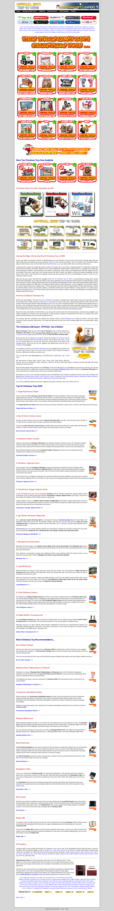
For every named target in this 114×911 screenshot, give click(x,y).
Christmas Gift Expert (39, 348)
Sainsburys (58, 376)
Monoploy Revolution (55, 28)
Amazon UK (48, 850)
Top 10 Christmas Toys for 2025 (62, 279)
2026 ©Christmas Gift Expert (52, 909)
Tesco (52, 376)
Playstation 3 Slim (21, 789)
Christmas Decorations (49, 882)
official (39, 331)
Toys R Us (47, 376)
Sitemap (90, 888)
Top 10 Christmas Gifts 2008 (64, 877)
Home (18, 11)
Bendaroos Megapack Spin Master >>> (28, 534)
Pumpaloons (46, 30)
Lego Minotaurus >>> (22, 584)
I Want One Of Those (49, 378)
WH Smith (19, 378)
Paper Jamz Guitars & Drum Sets (33, 30)
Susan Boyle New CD (72, 381)
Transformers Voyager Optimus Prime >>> (29, 508)
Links (62, 909)
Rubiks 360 (19, 836)
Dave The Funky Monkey (27, 27)
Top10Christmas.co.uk (53, 264)
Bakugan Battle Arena (23, 735)
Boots (71, 376)
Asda (32, 376)
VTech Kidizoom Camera (24, 607)
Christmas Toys (65, 369)
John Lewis (65, 376)
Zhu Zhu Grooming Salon (73, 32)
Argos (22, 376)
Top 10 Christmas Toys (49, 877)
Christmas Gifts (20, 345)
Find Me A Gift (32, 378)
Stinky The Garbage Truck (58, 30)
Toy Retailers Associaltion (35, 338)
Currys (41, 376)
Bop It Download (21, 761)
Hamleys (27, 376)
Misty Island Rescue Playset (70, 884)
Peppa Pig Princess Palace (87, 879)
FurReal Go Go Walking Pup (65, 27)
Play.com (39, 378)
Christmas (58, 6)
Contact (73, 11)
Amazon (76, 376)
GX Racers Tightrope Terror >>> (26, 481)
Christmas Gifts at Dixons (79, 882)
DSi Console (20, 810)
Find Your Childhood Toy (46, 300)
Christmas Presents (22, 334)
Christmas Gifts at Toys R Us (36, 884)
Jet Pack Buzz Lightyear (81, 27)
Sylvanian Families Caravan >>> (26, 455)
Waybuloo (64, 879)
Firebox (25, 378)
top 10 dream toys (61, 338)
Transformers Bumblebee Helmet (26, 710)
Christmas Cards (37, 882)
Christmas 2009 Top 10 (29, 11)
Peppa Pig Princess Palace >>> (26, 408)
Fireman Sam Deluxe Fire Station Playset (46, 27)
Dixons (73, 850)
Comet (37, 376)
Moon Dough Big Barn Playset (70, 28)
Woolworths (83, 376)
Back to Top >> (20, 897)
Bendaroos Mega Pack (66, 520)
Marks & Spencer (92, 376)
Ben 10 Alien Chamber (23, 660)
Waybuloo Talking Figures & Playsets (28, 684)
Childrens (42, 11)
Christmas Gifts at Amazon (63, 882)
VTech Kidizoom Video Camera (56, 32)
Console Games (52, 11)
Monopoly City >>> (22, 558)
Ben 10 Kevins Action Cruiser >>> (27, 431)
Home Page (23, 877)
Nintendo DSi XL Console (29, 874)
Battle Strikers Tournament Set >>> (27, 632)
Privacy (67, 909)
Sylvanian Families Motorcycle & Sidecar (77, 30)
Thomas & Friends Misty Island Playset (37, 28)
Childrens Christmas (23, 879)
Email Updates (64, 11)
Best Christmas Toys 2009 (34, 877)
